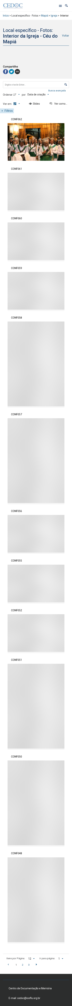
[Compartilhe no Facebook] (6, 71)
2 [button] (22, 964)
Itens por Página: (15, 958)
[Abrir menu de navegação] (60, 5)
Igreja (54, 15)
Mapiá (44, 15)
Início (6, 15)
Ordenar (8, 94)
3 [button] (29, 964)
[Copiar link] (17, 71)
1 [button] (16, 964)
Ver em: (8, 103)
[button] (66, 5)
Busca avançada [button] (57, 90)
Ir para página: (47, 958)
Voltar (65, 35)
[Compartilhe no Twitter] (12, 71)
